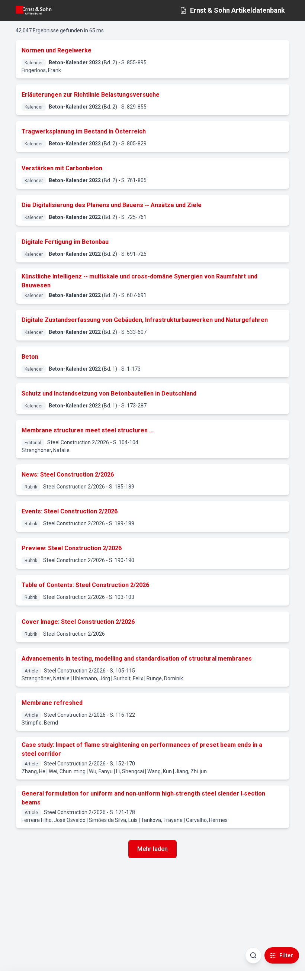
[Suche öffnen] (253, 955)
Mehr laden (152, 848)
